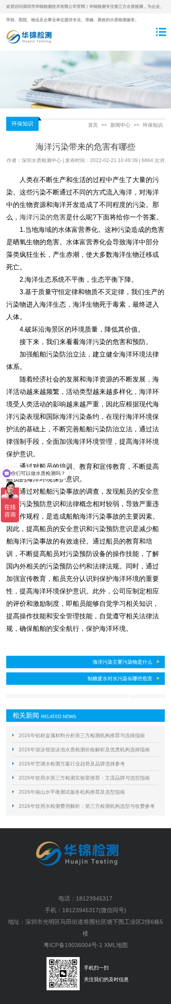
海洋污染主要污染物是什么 (122, 662)
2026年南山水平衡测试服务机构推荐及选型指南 (72, 792)
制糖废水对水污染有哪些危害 (120, 679)
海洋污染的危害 (43, 217)
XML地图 (116, 945)
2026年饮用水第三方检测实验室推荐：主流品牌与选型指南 (84, 778)
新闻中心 (120, 125)
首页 (93, 125)
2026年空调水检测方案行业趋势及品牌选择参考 (72, 764)
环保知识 (153, 125)
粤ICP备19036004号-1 (73, 945)
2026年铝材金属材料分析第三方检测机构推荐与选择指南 (82, 735)
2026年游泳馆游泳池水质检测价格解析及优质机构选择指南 (84, 750)
